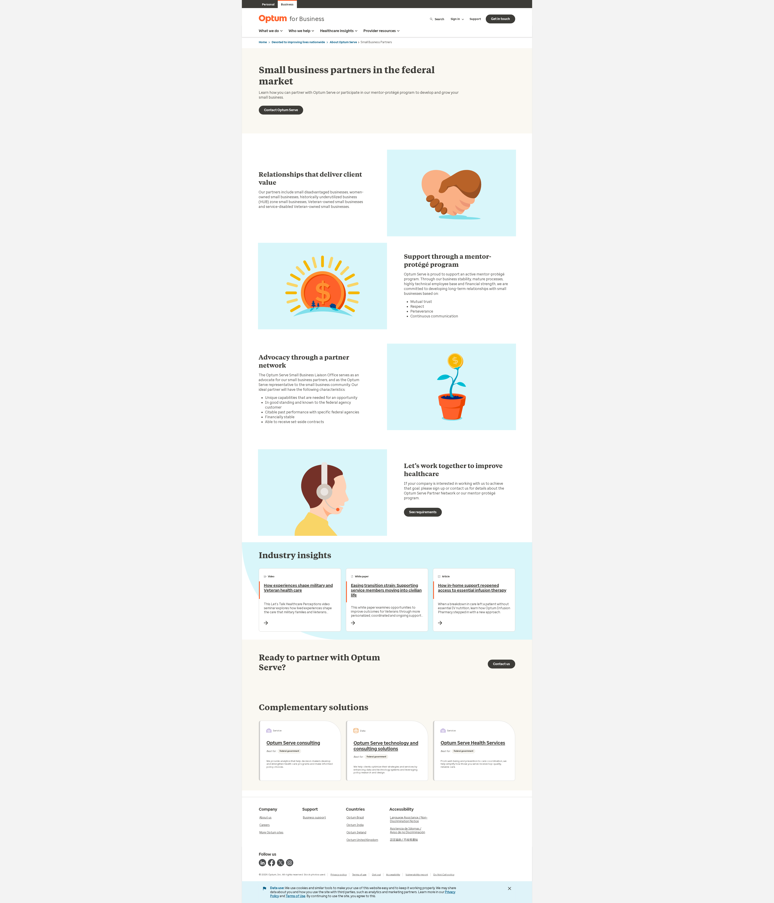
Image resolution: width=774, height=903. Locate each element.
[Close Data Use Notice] (509, 888)
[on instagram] (289, 862)
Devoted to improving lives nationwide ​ (299, 42)
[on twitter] (280, 862)
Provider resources (379, 31)
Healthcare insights (337, 31)
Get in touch (500, 19)
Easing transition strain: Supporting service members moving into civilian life (386, 590)
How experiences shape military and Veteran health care (298, 588)
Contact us (501, 664)
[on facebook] (271, 862)
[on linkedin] (262, 862)
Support (475, 19)
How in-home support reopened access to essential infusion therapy (472, 588)
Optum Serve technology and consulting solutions (386, 746)
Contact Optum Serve (281, 110)
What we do (269, 31)
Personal (268, 4)
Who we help (299, 31)
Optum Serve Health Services (473, 743)
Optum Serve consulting (293, 743)
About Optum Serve (343, 42)
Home (263, 42)
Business (287, 4)
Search (439, 19)
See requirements (423, 512)
